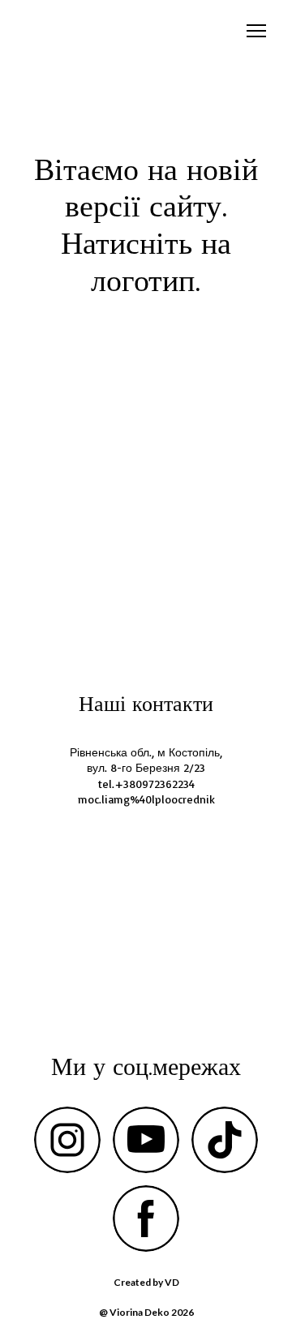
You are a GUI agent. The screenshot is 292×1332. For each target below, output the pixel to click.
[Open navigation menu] (256, 31)
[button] (67, 1140)
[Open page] (146, 469)
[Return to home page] (48, 31)
